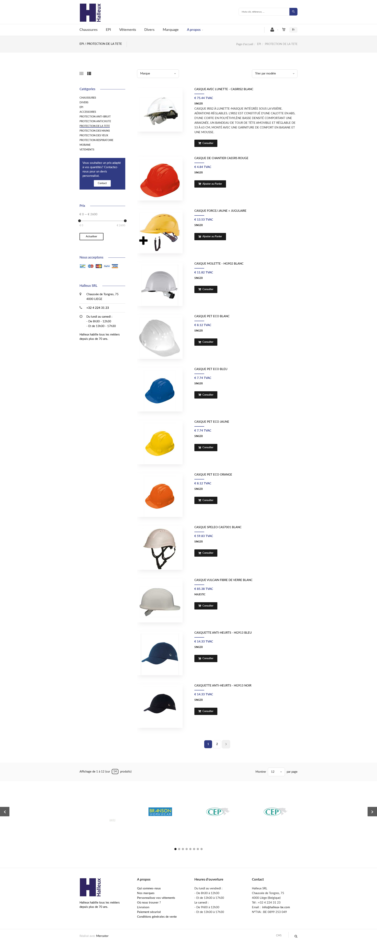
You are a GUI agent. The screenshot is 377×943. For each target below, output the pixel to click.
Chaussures (89, 30)
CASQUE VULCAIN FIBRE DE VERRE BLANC (223, 580)
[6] (194, 849)
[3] (183, 849)
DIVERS (84, 102)
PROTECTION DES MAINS (95, 131)
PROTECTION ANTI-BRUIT (95, 116)
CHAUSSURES (88, 98)
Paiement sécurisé (149, 912)
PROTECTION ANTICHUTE (95, 121)
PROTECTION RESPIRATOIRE (96, 140)
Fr (293, 29)
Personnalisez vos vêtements (156, 897)
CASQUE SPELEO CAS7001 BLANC (218, 527)
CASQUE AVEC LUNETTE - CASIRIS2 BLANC (223, 89)
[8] (201, 849)
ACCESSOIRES (88, 112)
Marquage (171, 30)
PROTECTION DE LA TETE (95, 126)
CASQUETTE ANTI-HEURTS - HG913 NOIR (222, 685)
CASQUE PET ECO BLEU (210, 369)
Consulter (207, 143)
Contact (102, 183)
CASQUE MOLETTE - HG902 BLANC (218, 263)
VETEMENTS (87, 149)
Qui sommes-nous (149, 888)
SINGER (198, 104)
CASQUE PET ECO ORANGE (213, 474)
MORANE (85, 145)
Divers (149, 30)
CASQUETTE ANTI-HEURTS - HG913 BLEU (223, 632)
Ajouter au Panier (212, 184)
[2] (179, 849)
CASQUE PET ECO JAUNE (211, 421)
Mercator (102, 936)
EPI (108, 30)
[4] (187, 849)
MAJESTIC (199, 594)
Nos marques (146, 893)
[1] (175, 849)
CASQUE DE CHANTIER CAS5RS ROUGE (221, 158)
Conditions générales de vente (157, 916)
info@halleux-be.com (276, 907)
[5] (190, 849)
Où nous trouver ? (149, 902)
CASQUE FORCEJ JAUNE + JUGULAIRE (220, 210)
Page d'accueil (244, 44)
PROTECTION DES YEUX (94, 135)
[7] (198, 849)
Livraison (143, 907)
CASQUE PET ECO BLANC (212, 316)
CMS (279, 935)
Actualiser (91, 236)
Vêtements (127, 30)
